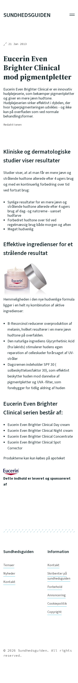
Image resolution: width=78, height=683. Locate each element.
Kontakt (9, 582)
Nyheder (9, 573)
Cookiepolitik (57, 603)
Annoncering (56, 595)
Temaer (8, 565)
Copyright (54, 612)
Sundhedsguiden (27, 15)
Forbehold (54, 587)
